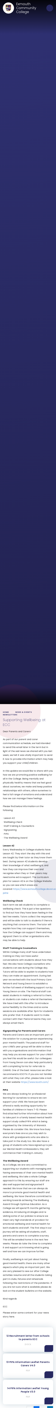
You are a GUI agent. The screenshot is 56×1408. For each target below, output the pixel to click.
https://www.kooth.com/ (35, 1082)
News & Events (23, 712)
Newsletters (10, 714)
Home (6, 712)
